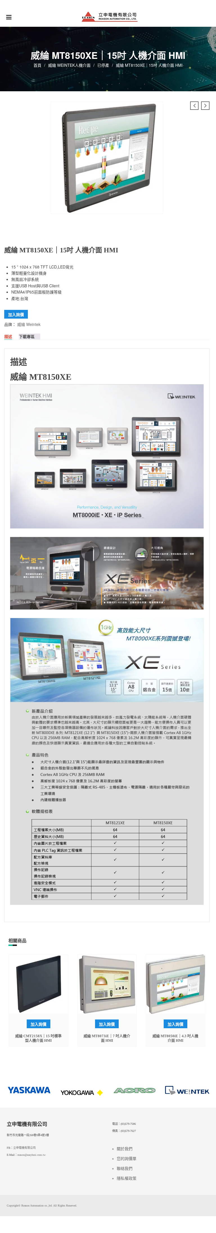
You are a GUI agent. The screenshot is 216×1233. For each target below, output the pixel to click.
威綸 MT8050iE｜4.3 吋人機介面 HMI (175, 1038)
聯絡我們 (124, 1169)
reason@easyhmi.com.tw (31, 1154)
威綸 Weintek (28, 324)
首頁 (37, 65)
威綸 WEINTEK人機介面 (69, 65)
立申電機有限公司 (24, 1147)
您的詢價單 (126, 1159)
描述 (8, 336)
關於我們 (124, 1149)
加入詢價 (16, 314)
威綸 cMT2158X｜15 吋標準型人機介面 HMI (38, 1038)
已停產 (103, 65)
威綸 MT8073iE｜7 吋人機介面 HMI (107, 1038)
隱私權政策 (126, 1178)
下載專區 (27, 336)
